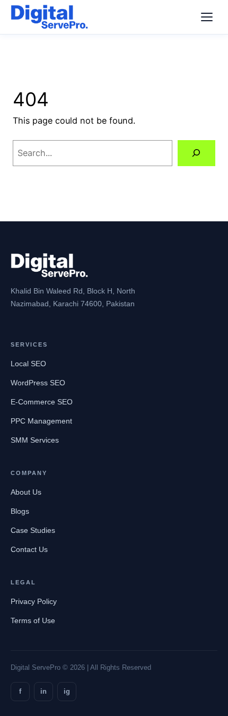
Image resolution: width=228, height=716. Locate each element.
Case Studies (33, 530)
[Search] (196, 153)
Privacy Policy (34, 601)
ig (67, 691)
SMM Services (35, 440)
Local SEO (28, 363)
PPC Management (41, 421)
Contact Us (29, 549)
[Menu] (206, 17)
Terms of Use (33, 620)
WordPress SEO (38, 382)
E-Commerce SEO (42, 402)
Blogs (20, 511)
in (43, 691)
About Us (26, 492)
